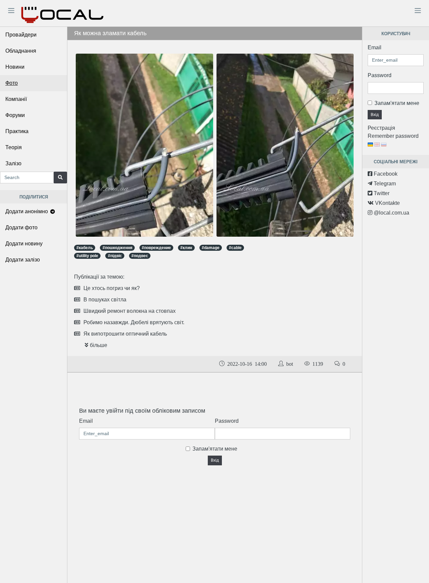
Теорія (13, 147)
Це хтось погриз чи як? (111, 288)
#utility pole (87, 255)
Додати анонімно (27, 211)
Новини (14, 67)
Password (227, 421)
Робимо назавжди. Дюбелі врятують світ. (133, 322)
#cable (235, 247)
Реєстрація (381, 128)
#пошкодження (117, 247)
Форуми (15, 115)
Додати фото (21, 227)
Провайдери (21, 35)
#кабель (84, 247)
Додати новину (24, 243)
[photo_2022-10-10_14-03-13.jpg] (285, 145)
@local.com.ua (390, 213)
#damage (211, 247)
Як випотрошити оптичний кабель (125, 334)
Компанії (16, 99)
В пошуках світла (104, 299)
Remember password (393, 136)
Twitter (380, 193)
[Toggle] (11, 10)
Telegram (384, 183)
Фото (11, 83)
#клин (186, 247)
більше (98, 345)
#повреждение (156, 247)
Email (86, 421)
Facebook (384, 174)
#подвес (139, 255)
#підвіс (115, 255)
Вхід (215, 460)
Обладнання (20, 51)
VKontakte (387, 203)
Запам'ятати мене (214, 449)
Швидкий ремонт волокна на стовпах (129, 311)
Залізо (13, 163)
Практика (16, 131)
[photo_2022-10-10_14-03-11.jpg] (144, 145)
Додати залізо (22, 260)
